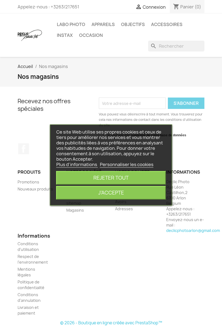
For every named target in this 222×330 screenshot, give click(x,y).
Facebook (23, 148)
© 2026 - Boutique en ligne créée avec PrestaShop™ (111, 323)
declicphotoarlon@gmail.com (193, 230)
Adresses (124, 208)
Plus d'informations (77, 164)
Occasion (91, 35)
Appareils (103, 24)
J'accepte (111, 192)
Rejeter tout (111, 177)
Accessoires (166, 24)
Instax (65, 35)
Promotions (28, 182)
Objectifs (133, 24)
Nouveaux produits (35, 189)
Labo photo (71, 24)
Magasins (75, 210)
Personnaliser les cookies (127, 164)
